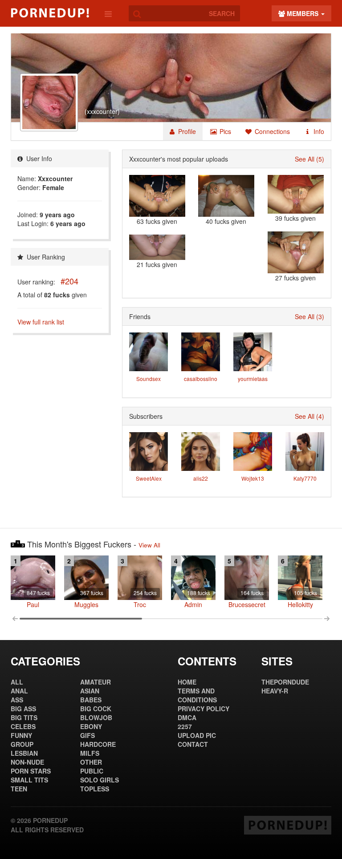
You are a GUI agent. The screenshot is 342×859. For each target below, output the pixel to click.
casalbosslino (200, 378)
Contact (193, 744)
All (17, 681)
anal (19, 690)
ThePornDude (285, 681)
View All (149, 545)
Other (91, 762)
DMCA (187, 717)
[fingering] (296, 194)
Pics (224, 131)
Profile (186, 131)
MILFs (89, 753)
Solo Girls (99, 779)
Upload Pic (197, 735)
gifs (87, 735)
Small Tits (29, 779)
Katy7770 (305, 478)
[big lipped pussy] (157, 247)
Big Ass (23, 708)
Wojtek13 (252, 478)
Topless (94, 788)
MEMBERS (302, 13)
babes (91, 699)
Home (187, 681)
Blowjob (96, 717)
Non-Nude (27, 762)
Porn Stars (31, 770)
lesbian (24, 753)
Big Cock (95, 708)
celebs (23, 726)
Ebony (91, 726)
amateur (95, 681)
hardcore (98, 744)
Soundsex (148, 378)
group (22, 744)
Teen (19, 788)
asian (89, 690)
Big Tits (24, 717)
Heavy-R (274, 690)
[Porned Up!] (50, 13)
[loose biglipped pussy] (296, 252)
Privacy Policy (203, 708)
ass (17, 699)
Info (318, 131)
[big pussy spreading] (157, 196)
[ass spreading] (226, 196)
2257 (185, 726)
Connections (271, 131)
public (91, 770)
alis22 (200, 478)
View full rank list (40, 321)
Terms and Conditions (197, 695)
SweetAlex (149, 478)
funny (21, 735)
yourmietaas (253, 378)
